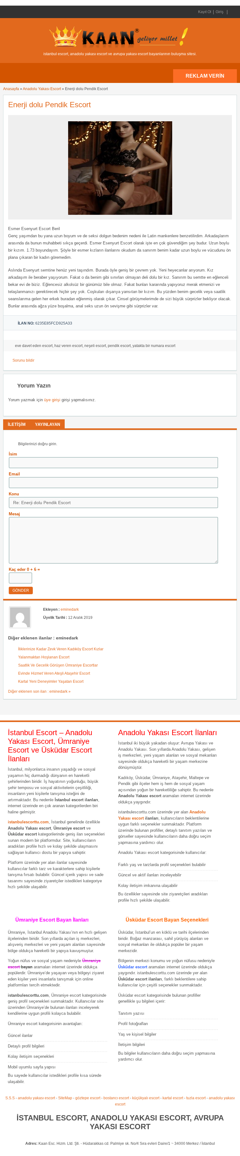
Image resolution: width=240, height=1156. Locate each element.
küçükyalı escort (145, 1098)
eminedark (70, 609)
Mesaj (14, 514)
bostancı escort (116, 1098)
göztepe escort (87, 1098)
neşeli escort (95, 346)
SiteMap (65, 1098)
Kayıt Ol (204, 12)
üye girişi (52, 399)
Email (14, 474)
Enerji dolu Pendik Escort (49, 104)
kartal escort (172, 1098)
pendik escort (119, 346)
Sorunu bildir (23, 360)
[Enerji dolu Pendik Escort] (120, 216)
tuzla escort (196, 1098)
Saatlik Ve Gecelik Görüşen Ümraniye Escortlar (58, 665)
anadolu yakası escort (36, 1098)
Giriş (219, 12)
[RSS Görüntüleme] (231, 12)
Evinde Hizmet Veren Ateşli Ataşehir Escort (54, 673)
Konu (14, 494)
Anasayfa (11, 89)
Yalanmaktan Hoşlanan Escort (43, 657)
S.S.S (10, 1098)
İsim (13, 454)
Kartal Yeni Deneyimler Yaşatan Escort (50, 681)
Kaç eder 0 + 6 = (24, 569)
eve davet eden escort (33, 346)
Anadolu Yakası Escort (42, 89)
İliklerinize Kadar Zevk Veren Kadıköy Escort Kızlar (60, 649)
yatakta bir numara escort (153, 346)
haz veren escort (68, 346)
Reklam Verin (205, 76)
